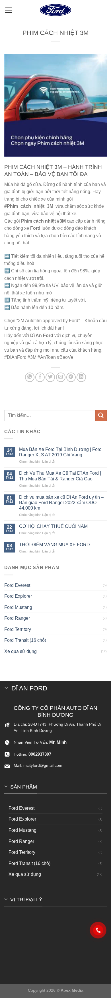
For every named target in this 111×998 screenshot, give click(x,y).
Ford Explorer (18, 596)
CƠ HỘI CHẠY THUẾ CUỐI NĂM (53, 526)
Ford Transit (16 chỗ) (25, 640)
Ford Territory (17, 629)
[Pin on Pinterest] (71, 377)
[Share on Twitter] (50, 377)
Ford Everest (17, 585)
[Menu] (8, 10)
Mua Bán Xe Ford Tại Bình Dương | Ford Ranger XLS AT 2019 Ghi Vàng (60, 452)
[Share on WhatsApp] (29, 377)
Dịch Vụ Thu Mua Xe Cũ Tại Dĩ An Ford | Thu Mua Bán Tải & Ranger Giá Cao (60, 476)
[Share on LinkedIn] (81, 377)
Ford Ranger (17, 618)
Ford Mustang (18, 607)
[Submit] (101, 415)
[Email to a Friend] (60, 377)
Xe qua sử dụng (20, 651)
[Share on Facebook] (40, 377)
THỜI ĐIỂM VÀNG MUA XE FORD (54, 544)
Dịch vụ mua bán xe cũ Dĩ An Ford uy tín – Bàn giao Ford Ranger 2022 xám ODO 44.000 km (61, 502)
